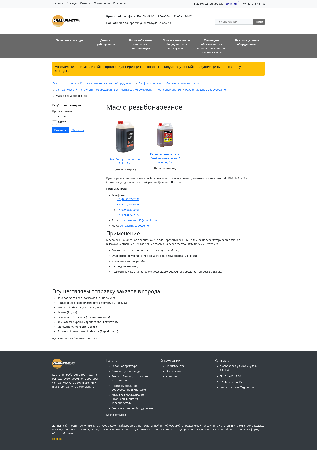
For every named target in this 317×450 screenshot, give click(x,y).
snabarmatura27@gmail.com (139, 220)
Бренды (72, 3)
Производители (176, 366)
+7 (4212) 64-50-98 (128, 204)
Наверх (57, 439)
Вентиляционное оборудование (132, 408)
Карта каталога (116, 415)
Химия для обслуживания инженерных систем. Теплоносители (128, 399)
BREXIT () (63, 122)
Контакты (119, 3)
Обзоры (85, 3)
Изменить (231, 3)
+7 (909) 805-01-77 (128, 215)
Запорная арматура (124, 366)
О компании (102, 3)
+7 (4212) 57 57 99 (231, 382)
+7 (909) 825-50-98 (128, 210)
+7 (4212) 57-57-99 (254, 3)
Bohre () (63, 116)
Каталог (58, 3)
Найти (259, 22)
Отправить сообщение (135, 225)
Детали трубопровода (126, 371)
